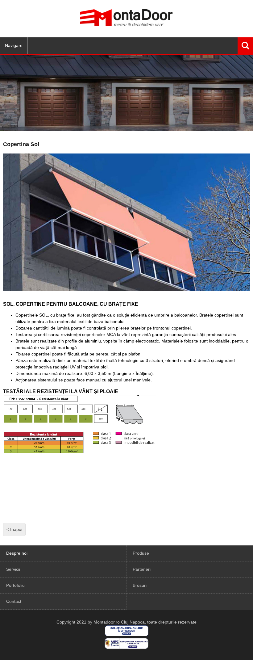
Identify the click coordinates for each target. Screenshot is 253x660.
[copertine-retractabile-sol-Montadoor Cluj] (95, 487)
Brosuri (140, 585)
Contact (13, 601)
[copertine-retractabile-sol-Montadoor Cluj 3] (34, 487)
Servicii (13, 569)
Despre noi (16, 553)
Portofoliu (15, 585)
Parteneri (142, 569)
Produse (141, 553)
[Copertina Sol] (126, 222)
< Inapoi (14, 529)
